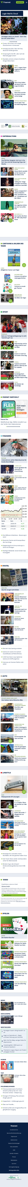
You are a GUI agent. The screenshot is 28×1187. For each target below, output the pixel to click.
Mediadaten (14, 1160)
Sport (5, 312)
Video (5, 880)
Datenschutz (14, 1140)
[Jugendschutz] (14, 1177)
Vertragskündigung (14, 1167)
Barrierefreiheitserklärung (14, 1133)
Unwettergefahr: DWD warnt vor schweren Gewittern (13, 1046)
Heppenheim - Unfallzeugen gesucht (13, 1101)
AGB (14, 1150)
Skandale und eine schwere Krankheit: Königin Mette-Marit (14, 60)
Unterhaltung (9, 136)
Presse (14, 1157)
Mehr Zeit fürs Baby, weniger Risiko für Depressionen (15, 1041)
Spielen (5, 913)
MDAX (3, 526)
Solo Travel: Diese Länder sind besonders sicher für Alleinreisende (15, 860)
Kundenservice (14, 1129)
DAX (3, 523)
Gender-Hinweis (14, 1153)
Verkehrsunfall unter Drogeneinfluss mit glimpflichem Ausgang (14, 1109)
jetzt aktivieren (7, 895)
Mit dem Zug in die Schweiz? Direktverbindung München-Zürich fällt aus (14, 865)
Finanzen (6, 436)
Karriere (14, 1163)
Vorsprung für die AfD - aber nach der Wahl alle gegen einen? (13, 55)
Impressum (14, 1136)
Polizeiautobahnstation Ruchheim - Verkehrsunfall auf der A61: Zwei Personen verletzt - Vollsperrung (13, 1090)
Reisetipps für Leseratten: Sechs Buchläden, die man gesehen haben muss (15, 854)
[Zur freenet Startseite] (5, 1)
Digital (5, 566)
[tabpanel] (14, 29)
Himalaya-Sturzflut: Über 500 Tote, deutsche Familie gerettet (13, 49)
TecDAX (4, 529)
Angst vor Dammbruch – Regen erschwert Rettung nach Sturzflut (13, 1036)
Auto (4, 676)
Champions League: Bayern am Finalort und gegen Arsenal (15, 1051)
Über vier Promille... (9, 1104)
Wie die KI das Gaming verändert (12, 648)
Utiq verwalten (14, 1146)
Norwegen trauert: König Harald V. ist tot (14, 1031)
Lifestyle (6, 773)
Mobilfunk (20, 2)
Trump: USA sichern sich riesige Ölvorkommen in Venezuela (12, 44)
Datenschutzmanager (14, 1143)
